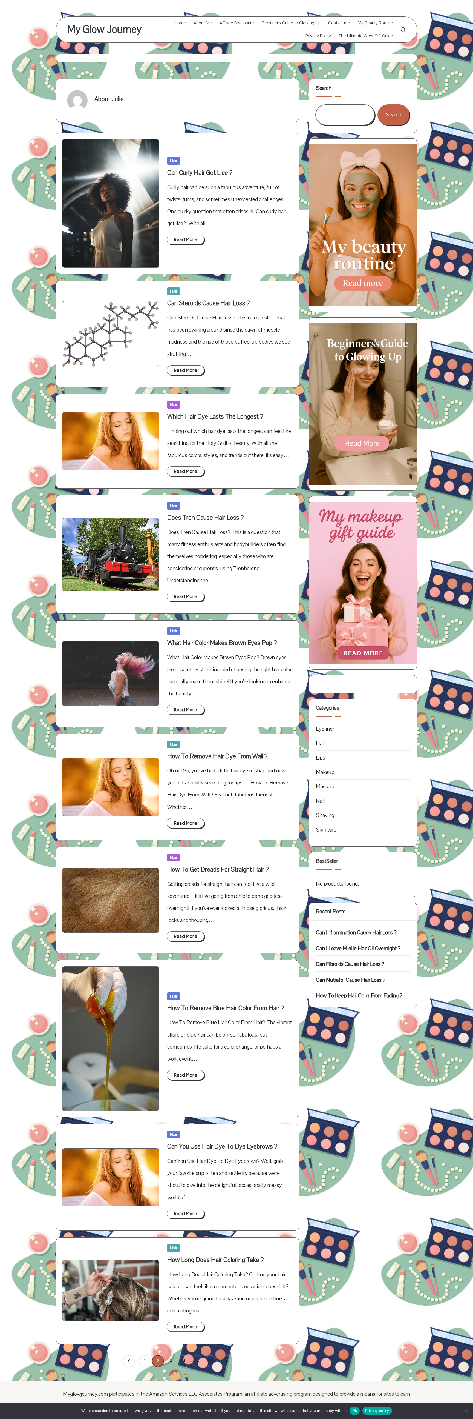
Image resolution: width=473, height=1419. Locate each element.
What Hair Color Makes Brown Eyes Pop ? (222, 643)
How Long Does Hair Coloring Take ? (215, 1260)
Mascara (325, 786)
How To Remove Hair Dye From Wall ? (217, 756)
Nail (320, 801)
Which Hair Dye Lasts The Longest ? (215, 416)
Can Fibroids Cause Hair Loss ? (350, 964)
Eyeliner (325, 729)
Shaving (325, 815)
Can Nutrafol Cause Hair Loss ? (350, 980)
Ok (354, 1410)
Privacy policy (377, 1410)
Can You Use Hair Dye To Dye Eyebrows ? (222, 1146)
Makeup (325, 772)
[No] (466, 1411)
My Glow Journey (104, 30)
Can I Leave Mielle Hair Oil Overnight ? (358, 948)
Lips (320, 757)
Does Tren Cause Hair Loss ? (205, 517)
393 (210, 1360)
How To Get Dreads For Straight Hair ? (218, 869)
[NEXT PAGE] (226, 1361)
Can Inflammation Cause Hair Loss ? (356, 932)
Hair (173, 161)
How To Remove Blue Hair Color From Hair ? (225, 1008)
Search (323, 88)
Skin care (326, 829)
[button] (129, 1361)
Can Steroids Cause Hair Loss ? (208, 303)
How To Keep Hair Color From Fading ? (359, 995)
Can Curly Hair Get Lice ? (199, 173)
